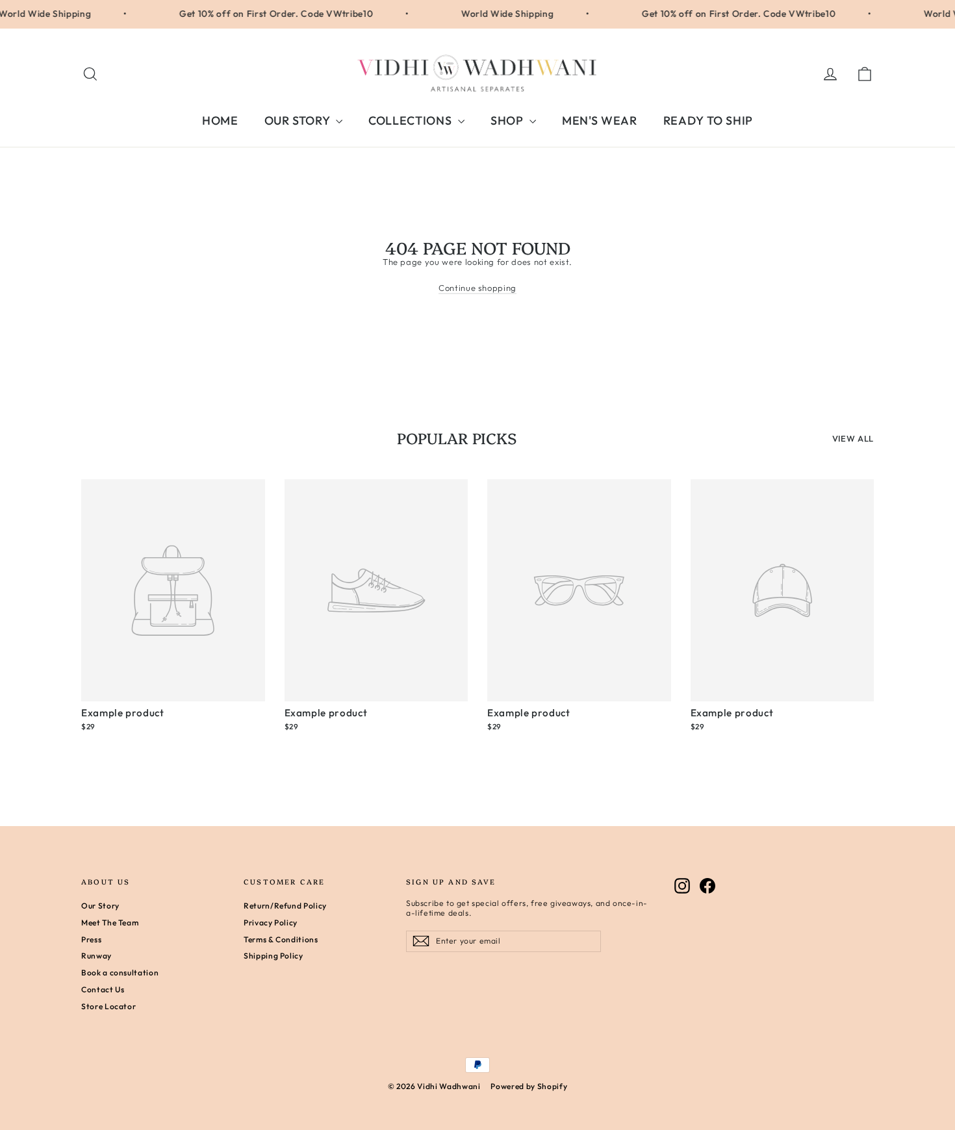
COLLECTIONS (411, 120)
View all (853, 438)
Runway (96, 956)
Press (91, 939)
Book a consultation (120, 972)
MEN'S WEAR (599, 120)
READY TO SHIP (708, 120)
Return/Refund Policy (285, 905)
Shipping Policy (273, 956)
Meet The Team (109, 922)
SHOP (508, 120)
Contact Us (103, 989)
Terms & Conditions (281, 939)
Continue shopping (477, 287)
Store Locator (108, 1006)
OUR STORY (298, 120)
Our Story (100, 905)
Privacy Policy (271, 922)
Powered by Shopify (528, 1086)
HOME (220, 120)
